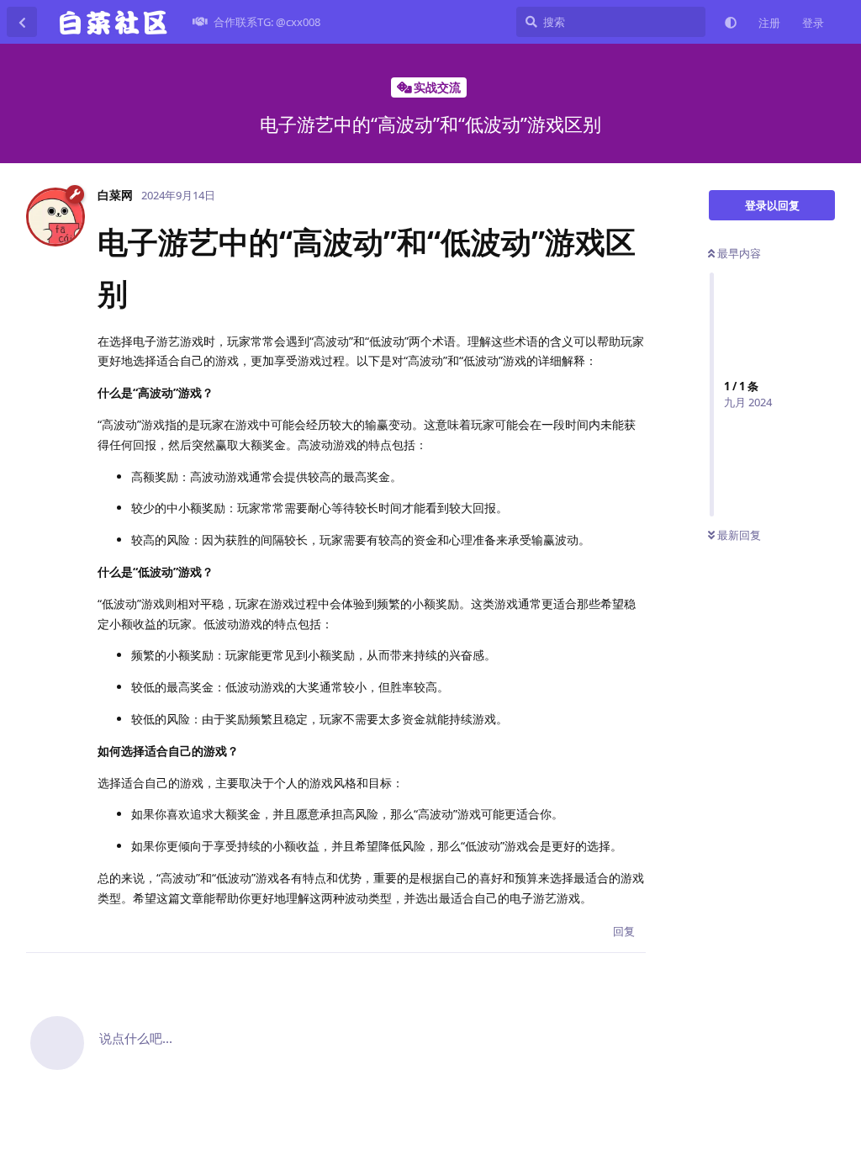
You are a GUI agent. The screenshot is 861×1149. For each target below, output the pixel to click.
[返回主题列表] (22, 22)
